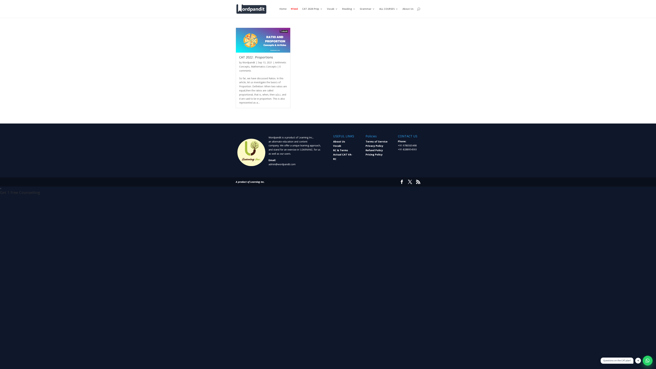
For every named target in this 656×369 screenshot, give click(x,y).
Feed (295, 9)
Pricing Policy (374, 154)
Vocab (330, 9)
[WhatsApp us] (648, 361)
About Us (407, 9)
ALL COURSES (387, 9)
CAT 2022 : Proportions (256, 57)
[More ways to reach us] (638, 361)
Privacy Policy (374, 145)
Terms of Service (376, 141)
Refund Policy (374, 150)
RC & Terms (340, 150)
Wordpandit (248, 62)
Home (282, 9)
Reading (347, 9)
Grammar (365, 9)
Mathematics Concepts (264, 66)
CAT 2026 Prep (310, 9)
